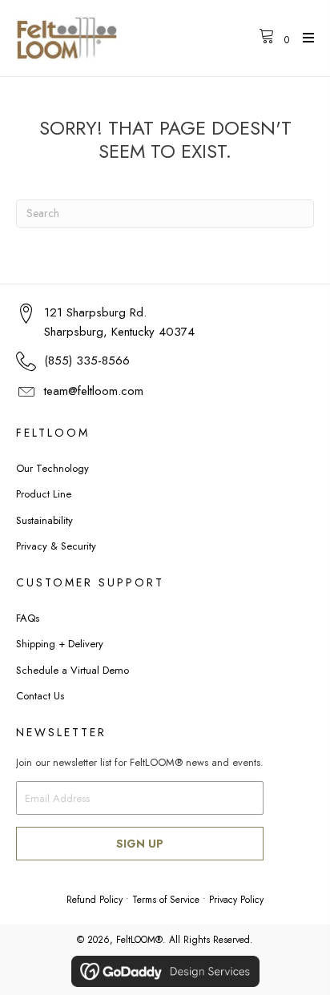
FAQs (27, 618)
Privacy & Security (56, 546)
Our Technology (52, 468)
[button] (140, 843)
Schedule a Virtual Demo (72, 670)
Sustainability (44, 520)
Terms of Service (165, 899)
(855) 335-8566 (87, 360)
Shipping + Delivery (59, 643)
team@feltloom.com (93, 391)
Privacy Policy (236, 899)
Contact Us (40, 695)
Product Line (43, 494)
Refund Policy (94, 899)
